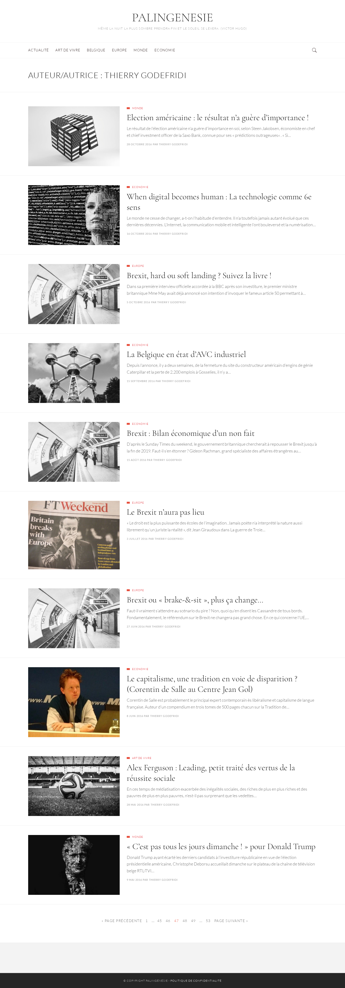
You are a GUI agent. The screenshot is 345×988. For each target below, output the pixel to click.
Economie (140, 187)
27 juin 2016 (136, 626)
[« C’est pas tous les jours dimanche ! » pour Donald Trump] (74, 865)
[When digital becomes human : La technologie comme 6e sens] (74, 215)
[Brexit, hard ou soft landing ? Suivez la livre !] (74, 294)
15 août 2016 (136, 459)
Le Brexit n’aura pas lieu (165, 512)
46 (168, 921)
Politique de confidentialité (196, 980)
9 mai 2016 (134, 879)
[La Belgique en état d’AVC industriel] (74, 373)
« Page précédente (122, 921)
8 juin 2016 (135, 715)
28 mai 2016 (135, 804)
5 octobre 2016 (138, 302)
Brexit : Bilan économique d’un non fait (191, 433)
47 (176, 921)
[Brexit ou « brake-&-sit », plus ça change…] (74, 618)
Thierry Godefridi (173, 144)
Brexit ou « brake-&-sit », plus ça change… (195, 600)
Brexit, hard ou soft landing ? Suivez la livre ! (199, 275)
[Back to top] (330, 974)
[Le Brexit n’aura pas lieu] (74, 535)
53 (208, 921)
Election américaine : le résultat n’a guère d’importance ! (218, 117)
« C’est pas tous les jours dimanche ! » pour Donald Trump (221, 846)
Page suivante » (231, 921)
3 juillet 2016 (137, 538)
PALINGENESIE (172, 17)
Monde (137, 108)
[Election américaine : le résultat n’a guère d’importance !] (74, 136)
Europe (138, 266)
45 (159, 921)
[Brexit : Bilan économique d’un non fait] (74, 452)
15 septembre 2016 (141, 381)
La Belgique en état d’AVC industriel (186, 354)
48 (185, 921)
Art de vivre (142, 758)
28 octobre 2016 (139, 144)
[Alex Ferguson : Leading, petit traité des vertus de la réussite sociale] (74, 786)
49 (193, 921)
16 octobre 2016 (139, 233)
